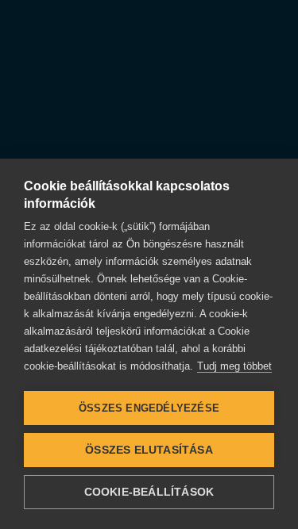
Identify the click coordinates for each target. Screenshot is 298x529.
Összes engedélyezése (149, 408)
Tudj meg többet (234, 366)
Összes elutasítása (149, 450)
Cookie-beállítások (149, 492)
